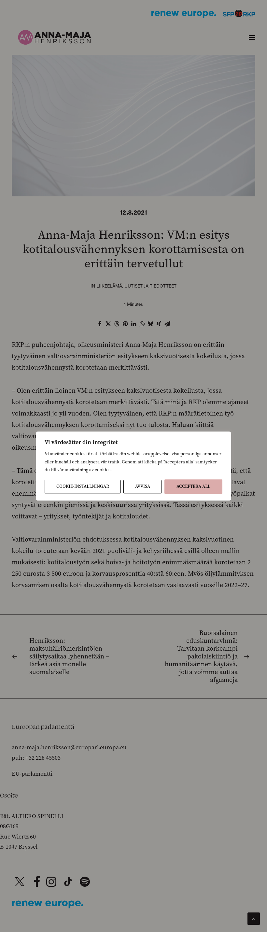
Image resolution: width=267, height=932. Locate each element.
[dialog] (133, 466)
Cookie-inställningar (82, 486)
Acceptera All (193, 486)
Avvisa (142, 486)
